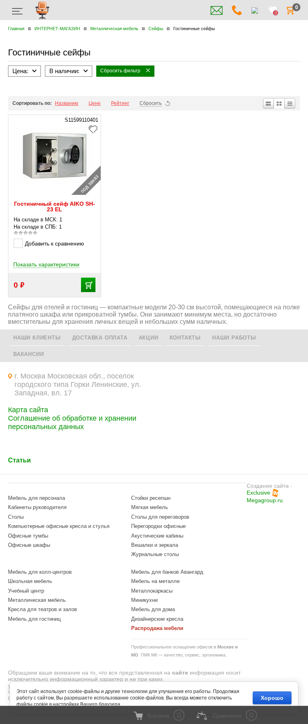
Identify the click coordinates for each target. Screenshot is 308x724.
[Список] (268, 103)
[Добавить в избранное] (95, 128)
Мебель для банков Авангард (167, 572)
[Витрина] (279, 103)
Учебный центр (26, 591)
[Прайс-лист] (290, 103)
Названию (66, 103)
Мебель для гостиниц (34, 619)
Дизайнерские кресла (157, 619)
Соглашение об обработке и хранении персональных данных (72, 422)
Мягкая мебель (149, 507)
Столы (16, 517)
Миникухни (144, 600)
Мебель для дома (153, 609)
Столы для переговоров (160, 517)
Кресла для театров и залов (42, 609)
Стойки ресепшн (150, 498)
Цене (95, 103)
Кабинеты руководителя (37, 507)
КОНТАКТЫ (185, 338)
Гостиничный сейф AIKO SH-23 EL (54, 206)
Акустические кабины (157, 536)
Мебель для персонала (36, 498)
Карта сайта (28, 410)
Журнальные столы (155, 554)
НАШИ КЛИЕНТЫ (37, 338)
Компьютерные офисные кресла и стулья (58, 526)
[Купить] (88, 285)
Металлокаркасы (151, 591)
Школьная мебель (30, 581)
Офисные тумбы (28, 536)
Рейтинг (120, 103)
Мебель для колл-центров (40, 572)
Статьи (19, 460)
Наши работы (234, 338)
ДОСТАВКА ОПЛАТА (100, 338)
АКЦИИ (148, 338)
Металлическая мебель (37, 600)
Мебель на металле (155, 581)
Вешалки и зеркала (154, 545)
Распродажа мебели (157, 628)
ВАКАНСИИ (28, 354)
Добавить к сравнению (54, 243)
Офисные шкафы (29, 545)
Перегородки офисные (158, 526)
